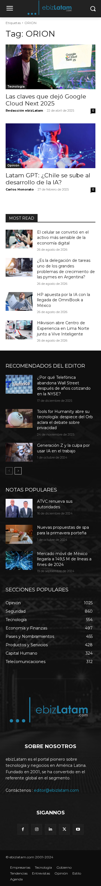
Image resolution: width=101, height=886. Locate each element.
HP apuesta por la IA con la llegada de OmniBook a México (63, 300)
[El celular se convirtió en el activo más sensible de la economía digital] (19, 239)
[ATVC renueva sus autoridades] (19, 508)
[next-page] (18, 470)
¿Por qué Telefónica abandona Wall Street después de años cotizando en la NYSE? (64, 385)
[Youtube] (78, 829)
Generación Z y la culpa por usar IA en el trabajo (63, 448)
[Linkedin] (50, 829)
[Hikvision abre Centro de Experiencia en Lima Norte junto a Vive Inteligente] (19, 329)
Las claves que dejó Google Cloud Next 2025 (46, 100)
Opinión (13, 165)
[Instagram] (36, 829)
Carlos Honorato (20, 189)
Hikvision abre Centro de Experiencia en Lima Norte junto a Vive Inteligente (63, 328)
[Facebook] (22, 829)
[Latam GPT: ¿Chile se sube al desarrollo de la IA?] (50, 145)
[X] (64, 829)
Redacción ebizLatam (24, 110)
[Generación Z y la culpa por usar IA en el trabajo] (19, 452)
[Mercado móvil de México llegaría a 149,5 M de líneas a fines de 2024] (19, 560)
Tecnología (16, 86)
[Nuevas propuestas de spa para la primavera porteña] (19, 534)
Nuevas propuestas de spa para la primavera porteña (63, 530)
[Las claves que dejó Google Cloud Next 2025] (50, 66)
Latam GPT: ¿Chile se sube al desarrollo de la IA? (48, 179)
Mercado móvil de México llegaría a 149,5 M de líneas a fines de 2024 (64, 559)
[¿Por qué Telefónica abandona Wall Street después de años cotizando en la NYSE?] (19, 384)
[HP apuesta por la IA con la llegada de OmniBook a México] (19, 301)
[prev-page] (9, 470)
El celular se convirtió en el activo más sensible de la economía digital (63, 238)
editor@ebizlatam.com (56, 790)
